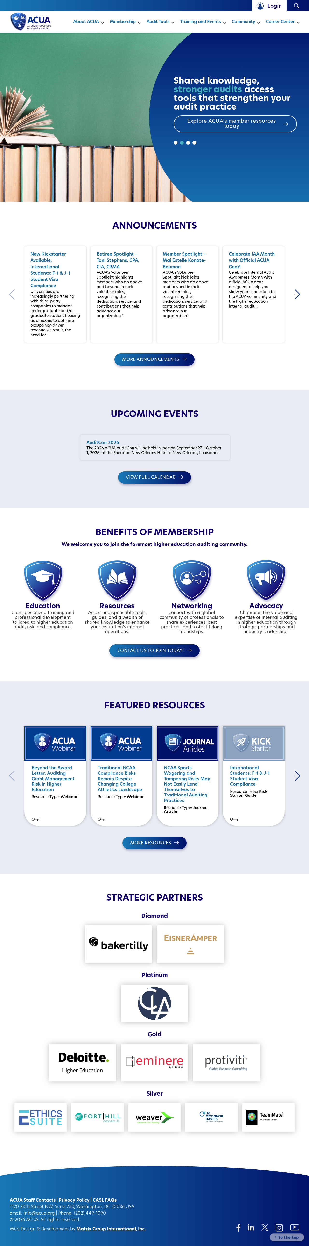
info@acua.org (39, 1213)
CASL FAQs (105, 1200)
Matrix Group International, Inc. (111, 1229)
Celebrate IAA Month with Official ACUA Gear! (252, 261)
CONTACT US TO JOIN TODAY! (150, 651)
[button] (297, 294)
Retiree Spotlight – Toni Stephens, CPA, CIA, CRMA (118, 261)
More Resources (150, 843)
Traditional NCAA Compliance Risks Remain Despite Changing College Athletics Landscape (120, 779)
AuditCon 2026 (102, 443)
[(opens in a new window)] (238, 1228)
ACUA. (32, 1220)
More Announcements (150, 360)
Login (274, 6)
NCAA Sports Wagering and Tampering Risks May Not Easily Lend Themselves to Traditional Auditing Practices (187, 784)
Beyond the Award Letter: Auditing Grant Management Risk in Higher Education (53, 779)
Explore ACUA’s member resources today (231, 124)
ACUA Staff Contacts (33, 1200)
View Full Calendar (151, 478)
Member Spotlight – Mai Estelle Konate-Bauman (184, 261)
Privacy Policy (74, 1200)
